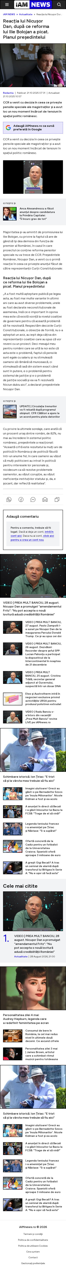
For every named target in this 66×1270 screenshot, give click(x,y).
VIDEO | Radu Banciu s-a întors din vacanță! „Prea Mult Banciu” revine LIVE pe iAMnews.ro (33, 717)
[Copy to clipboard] (57, 499)
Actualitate (25, 14)
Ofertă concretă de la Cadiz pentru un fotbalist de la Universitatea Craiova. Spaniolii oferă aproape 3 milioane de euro (33, 848)
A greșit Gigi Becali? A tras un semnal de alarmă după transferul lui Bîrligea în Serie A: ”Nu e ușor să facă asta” (33, 868)
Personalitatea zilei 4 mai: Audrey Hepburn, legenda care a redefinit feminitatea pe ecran (33, 995)
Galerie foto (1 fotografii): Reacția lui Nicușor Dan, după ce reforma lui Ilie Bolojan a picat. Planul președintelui (33, 65)
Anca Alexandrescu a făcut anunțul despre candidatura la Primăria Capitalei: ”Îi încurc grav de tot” (33, 214)
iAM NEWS (9, 14)
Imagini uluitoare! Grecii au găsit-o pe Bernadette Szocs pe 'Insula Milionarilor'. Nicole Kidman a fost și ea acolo (33, 794)
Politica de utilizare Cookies (33, 1245)
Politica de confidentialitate (33, 1240)
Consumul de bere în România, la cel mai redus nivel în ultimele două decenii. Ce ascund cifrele (33, 1036)
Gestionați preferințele (33, 1263)
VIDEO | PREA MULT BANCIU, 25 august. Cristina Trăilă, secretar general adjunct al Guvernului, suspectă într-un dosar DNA (33, 679)
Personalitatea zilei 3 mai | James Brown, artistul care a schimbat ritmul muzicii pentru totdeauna (33, 1054)
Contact (33, 1257)
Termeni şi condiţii (33, 1234)
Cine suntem (33, 1251)
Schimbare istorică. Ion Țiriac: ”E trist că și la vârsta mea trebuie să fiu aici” (33, 755)
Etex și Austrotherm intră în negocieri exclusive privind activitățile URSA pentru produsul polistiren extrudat (33, 699)
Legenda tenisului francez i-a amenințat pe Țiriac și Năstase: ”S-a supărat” (33, 828)
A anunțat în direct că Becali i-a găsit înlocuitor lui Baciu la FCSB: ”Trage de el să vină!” (33, 811)
